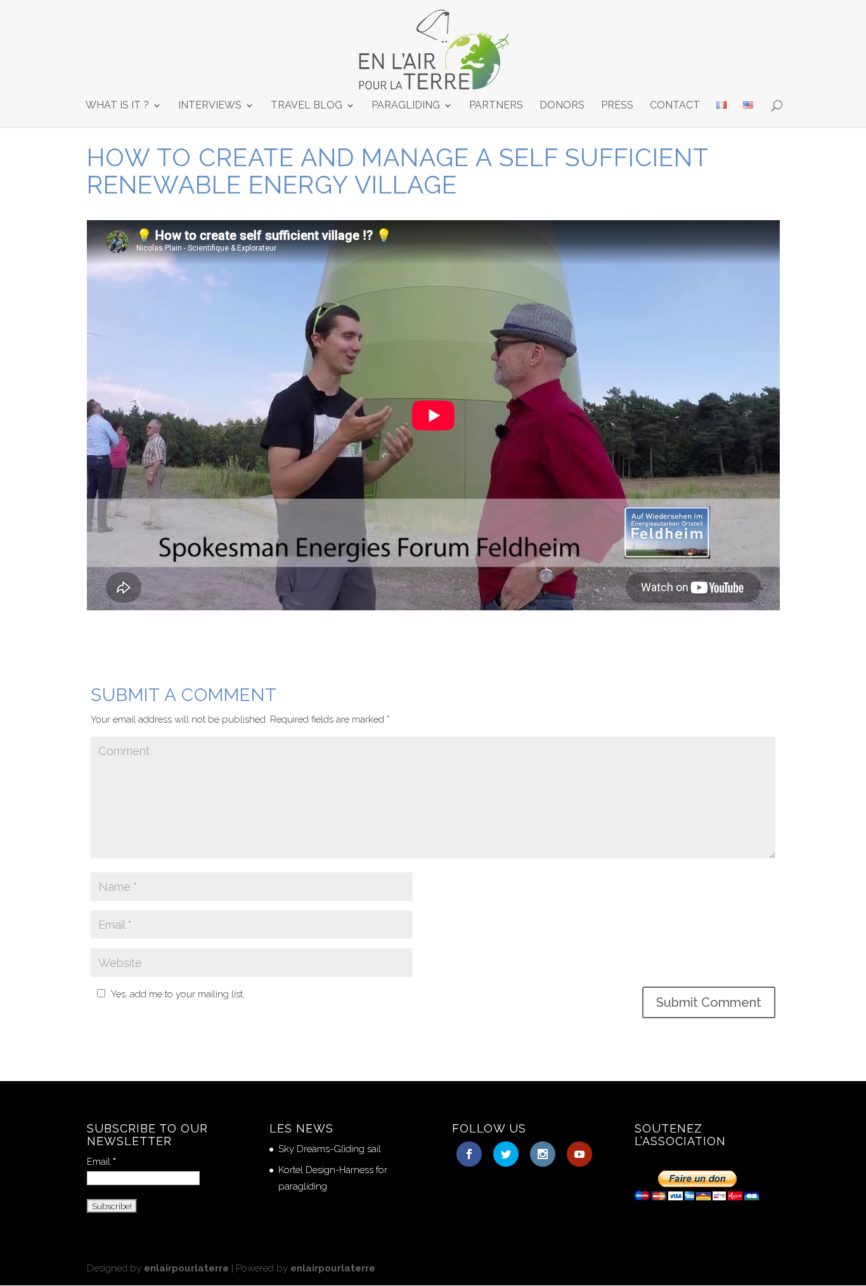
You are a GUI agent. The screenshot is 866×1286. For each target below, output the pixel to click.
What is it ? (117, 106)
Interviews (210, 106)
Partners (496, 106)
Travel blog (306, 106)
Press (617, 106)
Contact (675, 106)
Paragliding (406, 106)
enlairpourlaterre (186, 1268)
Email (101, 1161)
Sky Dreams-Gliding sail (329, 1149)
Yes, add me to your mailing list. (178, 994)
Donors (562, 106)
